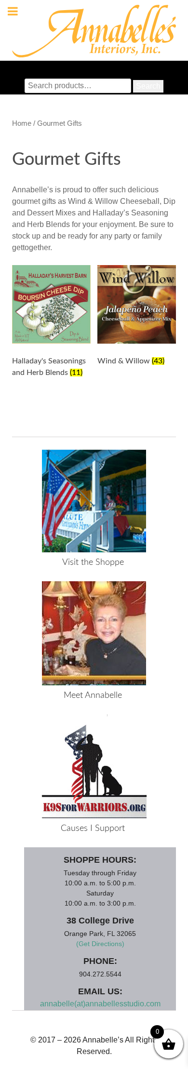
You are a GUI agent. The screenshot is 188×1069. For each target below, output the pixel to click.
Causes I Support (93, 828)
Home (21, 123)
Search (148, 86)
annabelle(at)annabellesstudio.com (100, 1004)
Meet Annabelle (93, 695)
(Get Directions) (100, 944)
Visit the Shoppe (93, 562)
